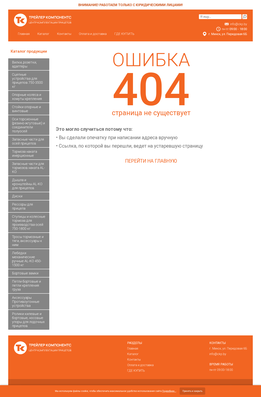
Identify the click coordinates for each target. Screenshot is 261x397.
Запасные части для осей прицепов (28, 141)
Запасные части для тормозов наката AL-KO (28, 168)
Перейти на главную (151, 161)
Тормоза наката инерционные (24, 153)
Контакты (64, 34)
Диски (17, 196)
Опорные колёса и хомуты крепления (27, 97)
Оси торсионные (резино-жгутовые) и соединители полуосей (28, 125)
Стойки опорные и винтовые (26, 109)
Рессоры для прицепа (22, 206)
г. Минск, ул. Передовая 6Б (228, 348)
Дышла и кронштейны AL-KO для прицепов (27, 184)
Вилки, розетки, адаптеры (24, 64)
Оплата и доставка (93, 34)
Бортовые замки (25, 273)
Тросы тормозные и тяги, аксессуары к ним (28, 241)
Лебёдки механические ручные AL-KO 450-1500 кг (26, 259)
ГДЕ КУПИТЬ (124, 34)
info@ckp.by (238, 24)
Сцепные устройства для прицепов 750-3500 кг (27, 80)
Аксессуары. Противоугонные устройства (25, 302)
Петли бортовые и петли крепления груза (26, 285)
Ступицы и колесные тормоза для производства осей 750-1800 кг (28, 223)
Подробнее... (169, 391)
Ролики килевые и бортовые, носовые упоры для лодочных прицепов (28, 320)
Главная (24, 34)
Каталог (43, 34)
